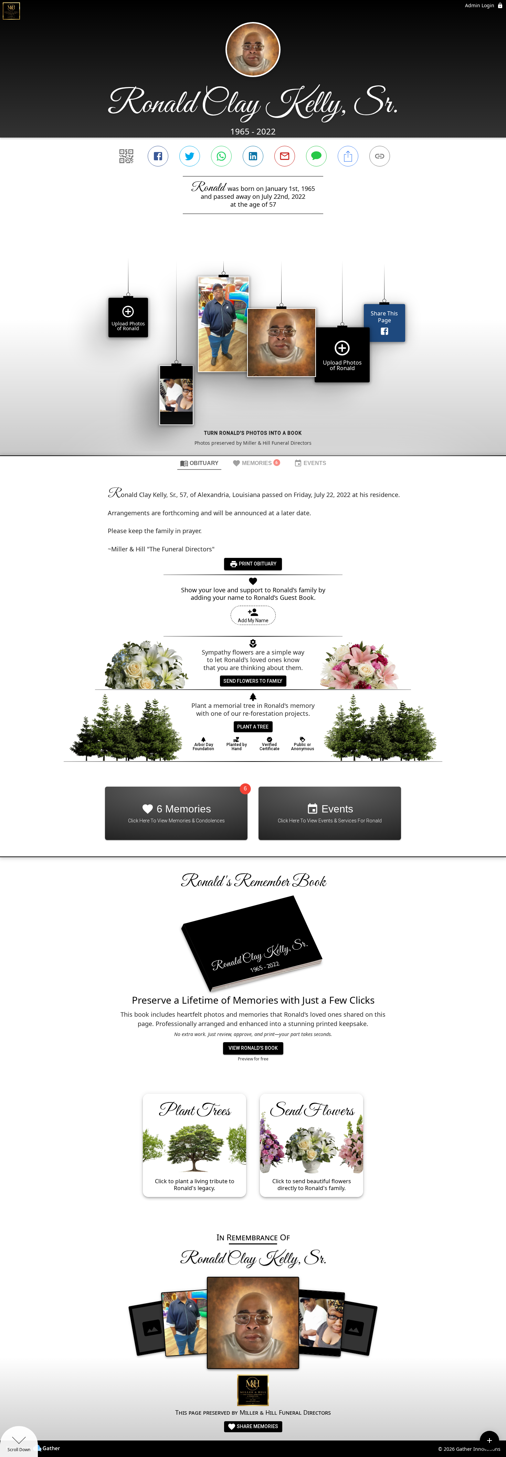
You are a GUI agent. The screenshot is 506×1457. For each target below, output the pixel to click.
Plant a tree (252, 727)
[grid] (253, 346)
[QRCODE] (126, 156)
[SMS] (316, 156)
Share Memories (257, 1426)
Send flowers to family (252, 681)
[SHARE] (348, 156)
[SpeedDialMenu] (489, 1440)
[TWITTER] (189, 156)
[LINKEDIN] (253, 156)
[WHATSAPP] (221, 156)
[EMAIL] (284, 156)
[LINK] (379, 156)
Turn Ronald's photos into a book (253, 433)
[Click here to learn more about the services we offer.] (253, 1391)
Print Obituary (257, 563)
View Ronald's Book (253, 1048)
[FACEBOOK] (158, 156)
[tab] (199, 463)
